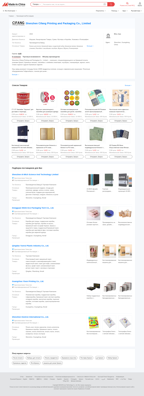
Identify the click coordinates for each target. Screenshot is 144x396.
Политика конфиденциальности (65, 376)
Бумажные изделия (20, 363)
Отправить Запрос (23, 121)
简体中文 (31, 379)
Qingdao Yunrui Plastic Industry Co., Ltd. (30, 246)
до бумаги (99, 358)
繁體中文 (39, 379)
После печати (18, 358)
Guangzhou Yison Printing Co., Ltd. (28, 281)
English (25, 379)
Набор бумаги (112, 358)
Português (74, 379)
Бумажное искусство (69, 358)
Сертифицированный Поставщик (26, 180)
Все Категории (10, 11)
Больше (89, 46)
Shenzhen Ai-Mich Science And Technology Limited (35, 174)
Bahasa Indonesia (76, 381)
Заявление (29, 376)
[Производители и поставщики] (13, 4)
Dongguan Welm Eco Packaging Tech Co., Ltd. (33, 208)
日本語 (46, 379)
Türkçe (130, 379)
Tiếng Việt (66, 381)
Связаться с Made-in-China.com (86, 376)
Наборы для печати (34, 358)
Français (52, 379)
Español (59, 379)
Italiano (81, 379)
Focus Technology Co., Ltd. (70, 385)
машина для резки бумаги (53, 363)
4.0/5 (19, 53)
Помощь (114, 11)
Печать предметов (51, 358)
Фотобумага (35, 363)
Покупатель (100, 11)
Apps (124, 11)
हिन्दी (117, 379)
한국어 (97, 379)
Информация (120, 376)
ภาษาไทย (123, 379)
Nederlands (110, 379)
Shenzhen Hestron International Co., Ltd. (30, 317)
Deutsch (66, 379)
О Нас (22, 376)
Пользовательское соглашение (44, 376)
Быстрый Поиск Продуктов (106, 376)
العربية (103, 379)
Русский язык (89, 379)
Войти (140, 5)
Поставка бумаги (86, 358)
